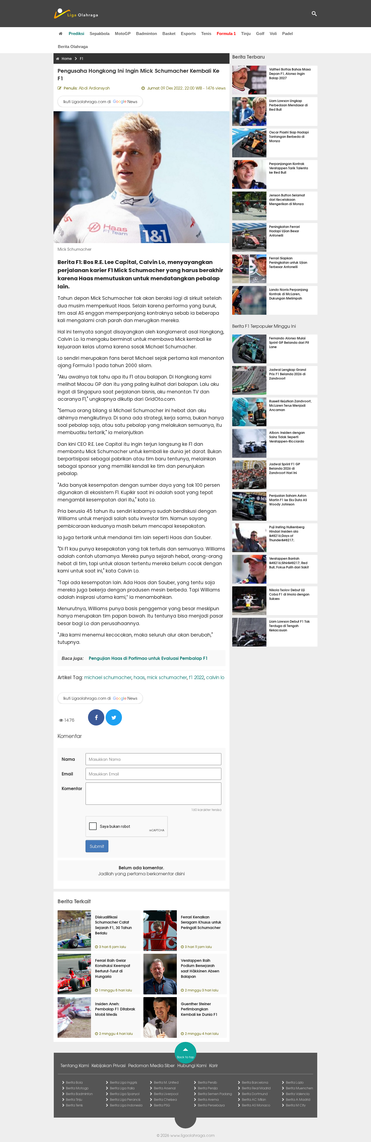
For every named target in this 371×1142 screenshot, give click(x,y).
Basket (168, 33)
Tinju (246, 33)
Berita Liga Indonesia (126, 1105)
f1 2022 (196, 677)
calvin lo (215, 677)
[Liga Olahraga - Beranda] (76, 13)
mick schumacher (167, 677)
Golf (260, 33)
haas (139, 677)
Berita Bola (74, 1082)
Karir (213, 1065)
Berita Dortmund (255, 1093)
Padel (287, 33)
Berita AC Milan (254, 1099)
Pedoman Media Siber (151, 1065)
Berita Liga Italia (122, 1088)
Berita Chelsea (165, 1099)
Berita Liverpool (166, 1093)
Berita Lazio (295, 1082)
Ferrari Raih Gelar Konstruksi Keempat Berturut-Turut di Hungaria (112, 968)
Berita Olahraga (73, 46)
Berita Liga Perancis (125, 1099)
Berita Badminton (79, 1093)
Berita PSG (162, 1105)
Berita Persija (208, 1088)
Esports (188, 33)
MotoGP (123, 33)
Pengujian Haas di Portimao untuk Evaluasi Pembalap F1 (148, 657)
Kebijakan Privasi (108, 1065)
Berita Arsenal (164, 1088)
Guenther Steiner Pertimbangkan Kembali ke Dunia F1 (199, 1009)
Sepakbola (99, 33)
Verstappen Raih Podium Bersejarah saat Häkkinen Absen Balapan (200, 968)
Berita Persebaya (211, 1105)
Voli (273, 33)
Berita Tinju (74, 1099)
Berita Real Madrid (256, 1088)
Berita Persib (207, 1082)
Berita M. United (166, 1082)
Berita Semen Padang (215, 1093)
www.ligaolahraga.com (192, 1135)
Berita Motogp (77, 1088)
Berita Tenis (74, 1105)
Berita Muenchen (299, 1088)
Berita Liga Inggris (123, 1082)
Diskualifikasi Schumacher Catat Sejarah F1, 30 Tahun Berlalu (113, 925)
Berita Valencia (297, 1093)
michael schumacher (107, 677)
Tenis (206, 33)
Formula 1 (226, 33)
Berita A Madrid (298, 1099)
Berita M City (296, 1105)
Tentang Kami (75, 1065)
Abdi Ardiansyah (94, 88)
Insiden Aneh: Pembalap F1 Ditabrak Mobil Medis (115, 1009)
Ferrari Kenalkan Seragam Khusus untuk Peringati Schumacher (201, 922)
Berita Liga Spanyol (124, 1093)
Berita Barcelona (255, 1082)
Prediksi (76, 33)
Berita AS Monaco (256, 1105)
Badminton (146, 33)
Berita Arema (208, 1099)
